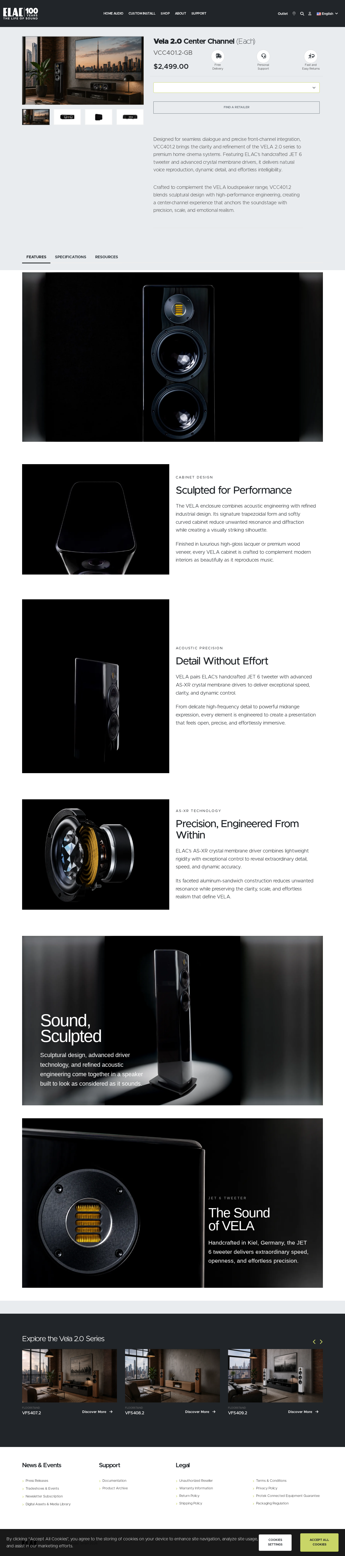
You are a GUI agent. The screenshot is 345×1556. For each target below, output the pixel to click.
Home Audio (113, 13)
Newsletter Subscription (44, 1496)
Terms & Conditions (271, 1481)
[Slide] (29, 70)
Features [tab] (36, 257)
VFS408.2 (134, 1413)
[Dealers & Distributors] (294, 14)
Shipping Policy (190, 1503)
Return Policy (189, 1496)
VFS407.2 (31, 1413)
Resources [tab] (106, 257)
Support (198, 13)
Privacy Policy (266, 1488)
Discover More (94, 1412)
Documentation (114, 1481)
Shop (165, 13)
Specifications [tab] (70, 257)
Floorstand (31, 1408)
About (180, 13)
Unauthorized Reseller (196, 1481)
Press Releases (37, 1481)
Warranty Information (196, 1488)
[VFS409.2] (275, 1375)
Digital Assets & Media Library (48, 1504)
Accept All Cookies (319, 1542)
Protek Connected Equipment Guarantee (288, 1496)
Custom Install (142, 13)
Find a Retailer (237, 107)
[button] (328, 14)
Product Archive (115, 1488)
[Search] (302, 14)
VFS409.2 (237, 1413)
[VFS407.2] (69, 1375)
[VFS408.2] (172, 1375)
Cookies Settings (275, 1542)
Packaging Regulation (272, 1503)
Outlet (283, 14)
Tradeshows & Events (42, 1488)
